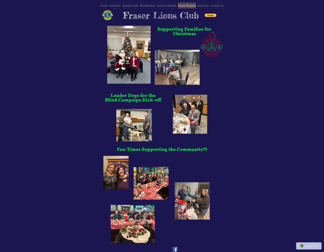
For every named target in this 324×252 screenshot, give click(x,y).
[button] (210, 15)
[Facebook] (175, 249)
